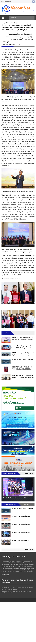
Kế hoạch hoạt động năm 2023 (21, 532)
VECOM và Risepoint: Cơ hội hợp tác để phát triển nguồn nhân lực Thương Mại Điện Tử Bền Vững (23, 355)
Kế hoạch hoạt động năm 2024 (21, 524)
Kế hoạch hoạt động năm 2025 (21, 516)
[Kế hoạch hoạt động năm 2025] (6, 518)
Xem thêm (28, 473)
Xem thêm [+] (5, 575)
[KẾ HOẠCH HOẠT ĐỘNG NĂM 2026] (6, 361)
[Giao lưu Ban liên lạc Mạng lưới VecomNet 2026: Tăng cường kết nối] (6, 347)
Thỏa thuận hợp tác (16, 23)
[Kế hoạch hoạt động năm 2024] (6, 526)
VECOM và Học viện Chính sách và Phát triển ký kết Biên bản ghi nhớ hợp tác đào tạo (22, 340)
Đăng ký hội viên (6, 1)
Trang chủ (5, 23)
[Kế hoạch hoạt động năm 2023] (6, 534)
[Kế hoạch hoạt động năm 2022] (6, 542)
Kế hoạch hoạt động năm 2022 (21, 540)
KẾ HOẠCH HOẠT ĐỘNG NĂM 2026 (22, 360)
